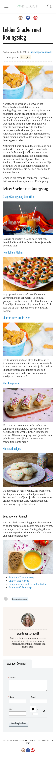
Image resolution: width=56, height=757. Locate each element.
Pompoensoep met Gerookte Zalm (27, 584)
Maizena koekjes (12, 449)
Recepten (25, 57)
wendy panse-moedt (41, 52)
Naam (11, 697)
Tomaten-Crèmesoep (20, 587)
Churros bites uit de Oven (16, 318)
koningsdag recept (19, 599)
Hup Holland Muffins (13, 252)
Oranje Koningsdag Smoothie (18, 197)
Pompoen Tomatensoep (21, 577)
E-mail (32, 697)
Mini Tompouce (11, 383)
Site (10, 709)
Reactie (12, 678)
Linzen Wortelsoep (19, 580)
